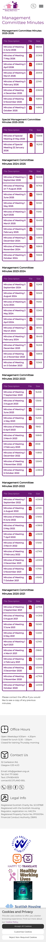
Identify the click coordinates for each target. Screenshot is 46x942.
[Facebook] (15, 787)
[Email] (9, 787)
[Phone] (3, 787)
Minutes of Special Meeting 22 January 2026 (14, 147)
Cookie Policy (12, 922)
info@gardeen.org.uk (18, 771)
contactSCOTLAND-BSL (13, 780)
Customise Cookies (23, 932)
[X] (21, 787)
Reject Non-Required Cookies (23, 937)
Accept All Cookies (23, 926)
